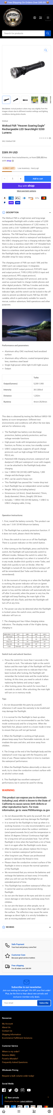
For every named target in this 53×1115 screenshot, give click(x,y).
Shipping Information (11, 1034)
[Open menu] (48, 18)
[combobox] (26, 33)
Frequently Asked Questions (15, 1062)
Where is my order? (10, 1051)
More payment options (26, 191)
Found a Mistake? (10, 1058)
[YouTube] (29, 1090)
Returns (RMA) (8, 1055)
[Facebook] (4, 1090)
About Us (6, 1027)
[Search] (48, 33)
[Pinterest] (16, 1090)
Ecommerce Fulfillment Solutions (17, 1038)
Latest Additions (26, 1101)
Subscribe (43, 1003)
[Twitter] (10, 1090)
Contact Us (7, 1031)
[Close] (48, 1097)
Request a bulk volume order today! (18, 1076)
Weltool (5, 121)
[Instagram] (22, 1090)
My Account (7, 1024)
